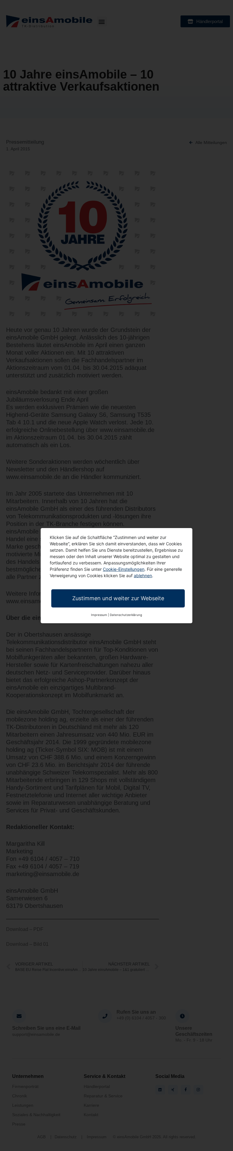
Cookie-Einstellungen (123, 569)
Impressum (99, 615)
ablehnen (143, 575)
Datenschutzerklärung (126, 615)
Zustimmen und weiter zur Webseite (118, 598)
